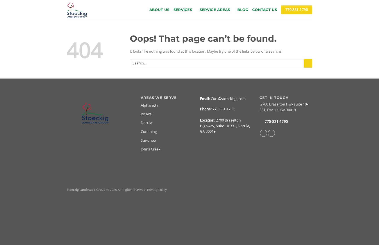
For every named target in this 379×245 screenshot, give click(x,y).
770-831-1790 (223, 109)
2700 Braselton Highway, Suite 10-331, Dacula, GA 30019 (225, 126)
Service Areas (215, 10)
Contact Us (264, 10)
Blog (242, 10)
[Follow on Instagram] (271, 133)
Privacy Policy (157, 190)
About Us (159, 10)
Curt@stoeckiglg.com (228, 98)
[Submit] (308, 63)
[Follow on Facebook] (263, 133)
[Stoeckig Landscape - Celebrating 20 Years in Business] (77, 10)
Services (182, 10)
